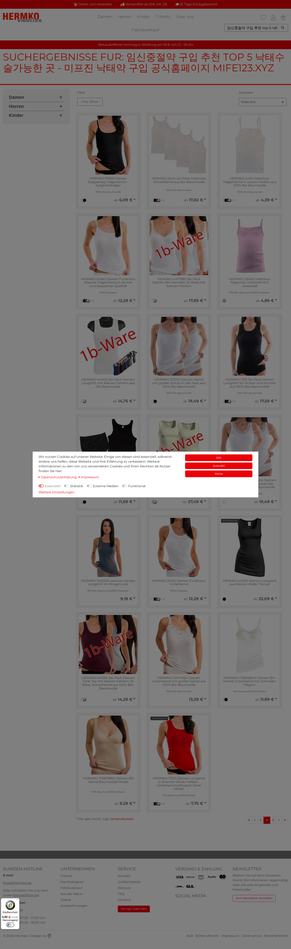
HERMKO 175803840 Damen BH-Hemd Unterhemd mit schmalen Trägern (249, 681)
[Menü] (17, 900)
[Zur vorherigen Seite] (255, 820)
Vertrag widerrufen (134, 909)
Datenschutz (252, 936)
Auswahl (219, 465)
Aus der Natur (71, 894)
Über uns (185, 16)
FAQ (121, 894)
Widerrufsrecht (207, 936)
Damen (104, 16)
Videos (65, 900)
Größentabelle (129, 882)
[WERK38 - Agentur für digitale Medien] (49, 936)
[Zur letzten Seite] (285, 820)
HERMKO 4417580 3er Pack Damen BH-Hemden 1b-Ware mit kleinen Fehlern (178, 282)
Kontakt (124, 876)
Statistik (76, 486)
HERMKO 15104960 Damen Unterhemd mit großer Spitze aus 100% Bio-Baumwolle (179, 681)
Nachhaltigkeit (72, 882)
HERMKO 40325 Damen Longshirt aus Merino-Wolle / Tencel (250, 582)
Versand (124, 900)
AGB (189, 936)
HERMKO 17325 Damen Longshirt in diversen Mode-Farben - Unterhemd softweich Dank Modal (179, 784)
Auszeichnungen (73, 906)
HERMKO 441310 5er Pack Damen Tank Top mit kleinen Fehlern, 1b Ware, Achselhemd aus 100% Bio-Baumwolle (108, 683)
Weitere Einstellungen (56, 492)
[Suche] (283, 28)
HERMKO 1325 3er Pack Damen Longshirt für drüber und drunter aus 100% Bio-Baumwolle (249, 383)
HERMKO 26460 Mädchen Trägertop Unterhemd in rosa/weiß (249, 282)
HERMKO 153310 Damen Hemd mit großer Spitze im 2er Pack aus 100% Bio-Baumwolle (178, 383)
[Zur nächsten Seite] (279, 820)
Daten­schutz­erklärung (59, 477)
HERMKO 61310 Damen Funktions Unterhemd (179, 582)
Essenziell (52, 486)
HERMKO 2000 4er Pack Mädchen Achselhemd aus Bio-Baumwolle (179, 180)
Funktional (137, 486)
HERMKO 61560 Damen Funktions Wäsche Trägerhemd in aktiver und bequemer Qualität (108, 282)
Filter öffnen (89, 101)
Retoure (124, 888)
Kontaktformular (26, 895)
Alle (218, 457)
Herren (124, 16)
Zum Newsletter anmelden (254, 898)
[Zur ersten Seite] (249, 820)
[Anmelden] (273, 18)
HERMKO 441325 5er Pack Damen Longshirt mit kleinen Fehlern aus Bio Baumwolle (108, 383)
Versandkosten (122, 819)
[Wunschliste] (263, 18)
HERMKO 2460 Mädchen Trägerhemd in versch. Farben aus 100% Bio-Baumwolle (250, 182)
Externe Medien (106, 486)
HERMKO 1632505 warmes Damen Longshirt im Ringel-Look (108, 582)
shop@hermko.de (17, 883)
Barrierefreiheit (276, 936)
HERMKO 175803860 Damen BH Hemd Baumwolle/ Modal (108, 780)
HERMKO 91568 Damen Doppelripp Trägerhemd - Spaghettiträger (108, 182)
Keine (219, 473)
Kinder (143, 16)
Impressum (230, 936)
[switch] (10, 924)
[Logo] (23, 17)
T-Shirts (163, 16)
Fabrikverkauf (145, 30)
